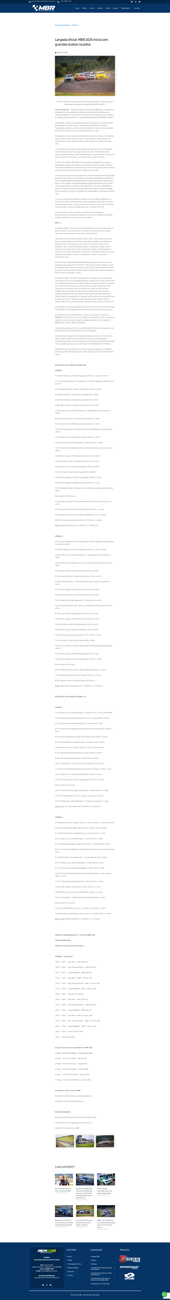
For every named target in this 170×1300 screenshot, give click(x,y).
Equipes (115, 8)
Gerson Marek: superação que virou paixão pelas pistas (104, 1191)
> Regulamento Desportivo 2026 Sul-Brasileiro (101, 1268)
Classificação (125, 8)
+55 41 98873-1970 (65, 1)
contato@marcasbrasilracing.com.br (43, 1)
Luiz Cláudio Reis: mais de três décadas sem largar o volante (84, 1222)
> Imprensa (70, 1271)
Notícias (100, 8)
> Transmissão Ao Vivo (74, 1264)
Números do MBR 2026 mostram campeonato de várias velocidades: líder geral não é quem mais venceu (84, 1193)
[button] (126, 8)
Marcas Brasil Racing (62, 25)
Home (77, 8)
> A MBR (69, 1260)
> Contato (70, 1275)
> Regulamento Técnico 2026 (100, 1284)
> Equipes (94, 1264)
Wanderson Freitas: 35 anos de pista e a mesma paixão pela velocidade (64, 1222)
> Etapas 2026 (95, 1256)
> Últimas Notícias (72, 1268)
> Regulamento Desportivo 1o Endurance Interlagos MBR (100, 1279)
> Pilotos (93, 1260)
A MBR (84, 8)
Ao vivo (91, 8)
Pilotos (107, 8)
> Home (69, 1256)
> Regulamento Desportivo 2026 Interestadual (101, 1274)
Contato (137, 8)
